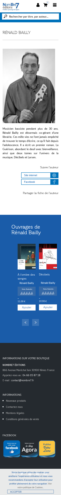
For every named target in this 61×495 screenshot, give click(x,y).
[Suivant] (35, 322)
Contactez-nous (14, 406)
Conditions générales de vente (22, 419)
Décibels (44, 274)
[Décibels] (48, 256)
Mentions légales (15, 413)
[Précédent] (25, 322)
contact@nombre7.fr (22, 380)
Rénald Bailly (26, 283)
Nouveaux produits (16, 400)
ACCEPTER (16, 491)
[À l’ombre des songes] (27, 256)
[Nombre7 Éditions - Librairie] (11, 7)
